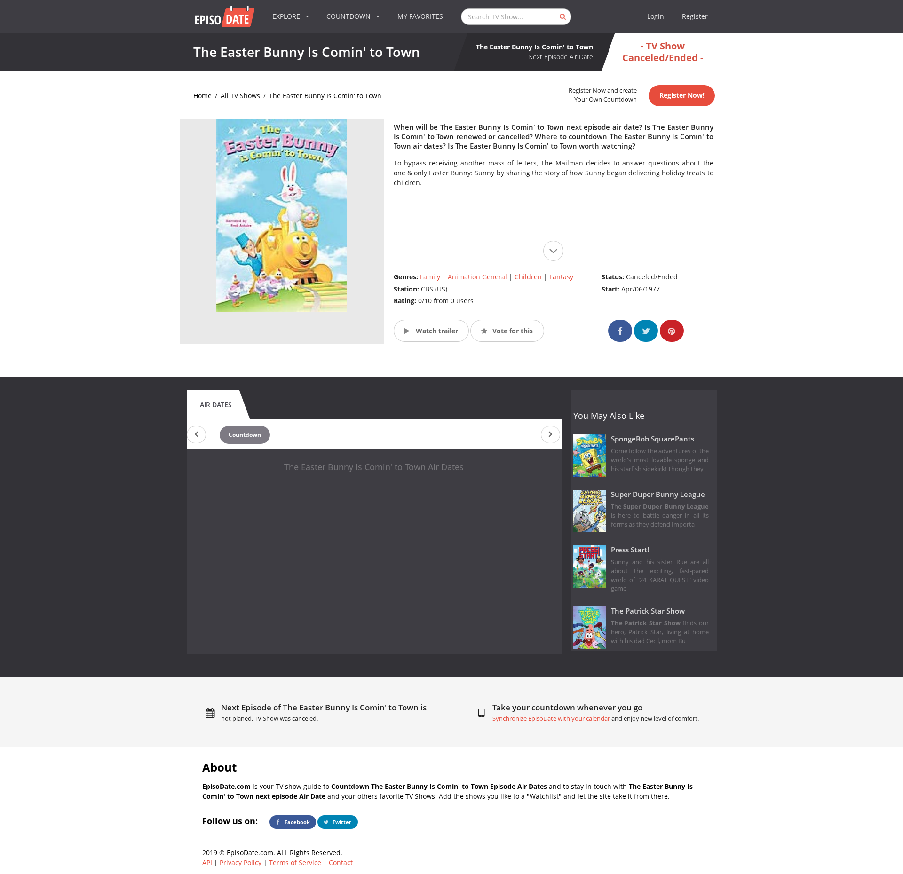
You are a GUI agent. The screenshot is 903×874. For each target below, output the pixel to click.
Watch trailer (436, 330)
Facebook (296, 822)
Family (430, 276)
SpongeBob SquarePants (652, 438)
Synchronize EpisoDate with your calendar (551, 719)
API (207, 862)
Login (655, 16)
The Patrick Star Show (648, 610)
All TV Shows (240, 95)
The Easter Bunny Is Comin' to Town (325, 95)
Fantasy (561, 276)
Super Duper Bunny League (658, 494)
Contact (341, 862)
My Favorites (420, 16)
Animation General (477, 276)
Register (695, 16)
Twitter (341, 822)
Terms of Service (295, 862)
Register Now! (682, 95)
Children (528, 276)
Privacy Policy (240, 862)
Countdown (245, 435)
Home (202, 95)
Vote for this (512, 330)
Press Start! (630, 549)
